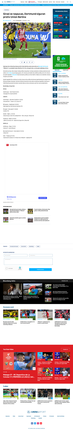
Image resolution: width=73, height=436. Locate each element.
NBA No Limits (45, 1)
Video (54, 1)
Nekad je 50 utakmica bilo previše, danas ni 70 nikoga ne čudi (61, 299)
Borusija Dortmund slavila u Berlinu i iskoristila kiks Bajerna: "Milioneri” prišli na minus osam (18, 211)
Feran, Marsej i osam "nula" (63, 97)
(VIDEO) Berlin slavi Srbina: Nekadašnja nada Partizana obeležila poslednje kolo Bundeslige (61, 324)
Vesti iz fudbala (6, 319)
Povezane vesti (7, 206)
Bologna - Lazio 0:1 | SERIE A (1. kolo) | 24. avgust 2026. (61, 378)
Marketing (33, 418)
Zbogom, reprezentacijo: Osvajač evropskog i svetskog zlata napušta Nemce (20, 5)
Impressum (28, 416)
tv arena (31, 428)
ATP (59, 100)
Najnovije (22, 1)
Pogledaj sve (65, 280)
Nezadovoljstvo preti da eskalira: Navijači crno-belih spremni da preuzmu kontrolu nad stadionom (41, 219)
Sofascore (11, 202)
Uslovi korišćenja (60, 416)
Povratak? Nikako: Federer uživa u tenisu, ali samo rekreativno (63, 103)
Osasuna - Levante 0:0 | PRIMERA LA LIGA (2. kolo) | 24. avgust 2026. (45, 379)
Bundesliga (6, 9)
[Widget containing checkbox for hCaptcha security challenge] (13, 268)
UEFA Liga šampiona (62, 86)
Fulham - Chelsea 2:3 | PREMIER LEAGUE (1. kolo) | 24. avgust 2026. (45, 364)
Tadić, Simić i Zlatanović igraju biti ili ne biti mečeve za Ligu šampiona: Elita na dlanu (63, 89)
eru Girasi (10, 73)
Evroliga (60, 80)
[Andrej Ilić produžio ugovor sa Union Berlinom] (5, 219)
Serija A (56, 398)
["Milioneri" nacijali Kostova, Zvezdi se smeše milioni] (45, 315)
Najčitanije (65, 70)
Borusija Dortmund (14, 246)
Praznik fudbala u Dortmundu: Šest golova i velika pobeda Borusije (42, 210)
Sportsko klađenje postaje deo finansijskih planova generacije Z (60, 292)
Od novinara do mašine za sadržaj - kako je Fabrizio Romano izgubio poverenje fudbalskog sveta (12, 298)
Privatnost (51, 416)
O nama (44, 416)
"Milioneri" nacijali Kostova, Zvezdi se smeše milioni (44, 322)
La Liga (21, 398)
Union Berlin (23, 246)
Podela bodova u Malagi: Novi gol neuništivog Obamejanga (27, 401)
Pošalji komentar (40, 269)
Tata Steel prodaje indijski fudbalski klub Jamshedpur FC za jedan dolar (60, 286)
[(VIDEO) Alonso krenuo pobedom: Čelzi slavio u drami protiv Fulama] (45, 394)
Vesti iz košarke (62, 73)
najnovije (8, 416)
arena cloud (20, 416)
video (14, 416)
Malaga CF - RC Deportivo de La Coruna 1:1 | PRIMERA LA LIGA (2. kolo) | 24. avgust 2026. (19, 376)
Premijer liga (41, 398)
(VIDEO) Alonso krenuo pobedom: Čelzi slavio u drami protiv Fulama (45, 402)
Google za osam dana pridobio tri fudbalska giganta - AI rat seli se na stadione (31, 298)
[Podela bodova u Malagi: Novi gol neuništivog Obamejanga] (27, 394)
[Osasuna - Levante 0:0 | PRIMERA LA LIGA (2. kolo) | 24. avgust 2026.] (45, 372)
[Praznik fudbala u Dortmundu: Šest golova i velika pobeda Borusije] (30, 211)
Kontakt (40, 418)
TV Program (40, 1)
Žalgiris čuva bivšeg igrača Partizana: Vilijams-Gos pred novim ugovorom (51, 5)
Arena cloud (58, 1)
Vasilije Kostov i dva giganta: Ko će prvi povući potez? (27, 322)
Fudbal (26, 1)
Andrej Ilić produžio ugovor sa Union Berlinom (18, 218)
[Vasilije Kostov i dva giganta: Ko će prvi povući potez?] (27, 315)
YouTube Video (8, 349)
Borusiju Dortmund (43, 66)
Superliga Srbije (24, 319)
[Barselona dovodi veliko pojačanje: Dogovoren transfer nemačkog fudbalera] (10, 315)
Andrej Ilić (14, 74)
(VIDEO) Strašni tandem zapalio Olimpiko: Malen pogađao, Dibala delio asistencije (62, 402)
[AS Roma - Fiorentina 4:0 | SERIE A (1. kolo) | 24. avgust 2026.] (62, 356)
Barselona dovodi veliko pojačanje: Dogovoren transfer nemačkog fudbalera (10, 323)
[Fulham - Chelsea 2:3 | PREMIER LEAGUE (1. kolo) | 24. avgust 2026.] (45, 356)
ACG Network (37, 416)
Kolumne (60, 93)
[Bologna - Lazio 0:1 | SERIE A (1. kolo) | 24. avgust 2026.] (62, 372)
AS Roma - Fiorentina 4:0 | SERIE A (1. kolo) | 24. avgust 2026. (62, 363)
